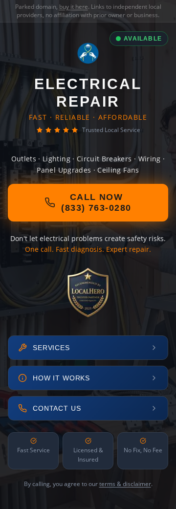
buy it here (73, 6)
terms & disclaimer (125, 484)
